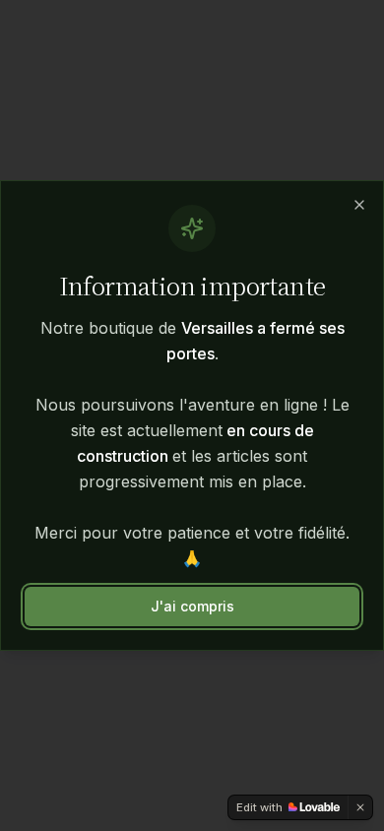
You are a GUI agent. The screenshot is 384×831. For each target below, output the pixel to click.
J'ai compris (192, 606)
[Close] (359, 205)
